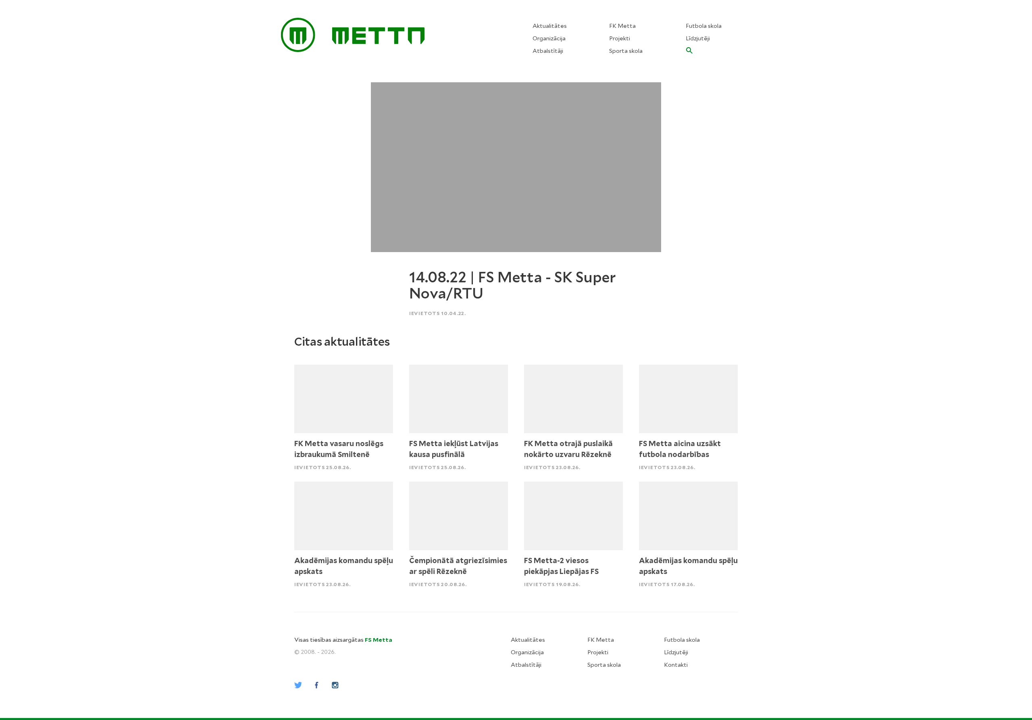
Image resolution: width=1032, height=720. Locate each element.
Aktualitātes (550, 26)
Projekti (619, 38)
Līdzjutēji (698, 38)
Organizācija (549, 38)
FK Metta (622, 26)
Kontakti (676, 665)
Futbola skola (704, 26)
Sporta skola (626, 51)
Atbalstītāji (548, 51)
